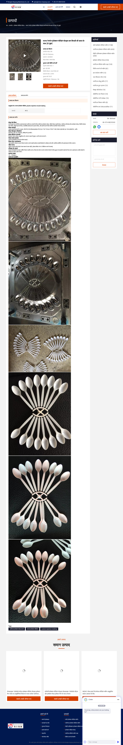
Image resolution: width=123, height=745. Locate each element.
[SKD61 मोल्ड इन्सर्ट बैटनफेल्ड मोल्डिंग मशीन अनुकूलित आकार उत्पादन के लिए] (61, 671)
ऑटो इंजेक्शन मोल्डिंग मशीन (71, 719)
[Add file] (85, 742)
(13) (100, 85)
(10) (99, 77)
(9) (100, 102)
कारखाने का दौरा (45, 723)
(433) (103, 49)
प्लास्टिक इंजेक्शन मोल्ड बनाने (17, 629)
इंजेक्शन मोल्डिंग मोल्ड (19, 25)
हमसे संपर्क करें (45, 730)
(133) (102, 64)
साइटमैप (44, 733)
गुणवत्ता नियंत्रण (45, 726)
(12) (99, 73)
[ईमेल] (99, 127)
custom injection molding (49, 629)
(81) (100, 68)
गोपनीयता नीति (45, 736)
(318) (101, 60)
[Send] (118, 742)
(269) (103, 55)
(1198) (103, 45)
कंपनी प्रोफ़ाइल (45, 719)
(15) (99, 90)
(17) (100, 81)
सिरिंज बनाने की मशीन (70, 736)
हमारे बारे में (59, 7)
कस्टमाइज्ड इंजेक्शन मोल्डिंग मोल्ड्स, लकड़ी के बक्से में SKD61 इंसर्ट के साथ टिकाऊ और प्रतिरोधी (97, 693)
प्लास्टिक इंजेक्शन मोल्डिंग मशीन (72, 723)
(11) (103, 107)
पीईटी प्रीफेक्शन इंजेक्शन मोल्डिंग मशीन (74, 726)
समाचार (68, 7)
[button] (9, 674)
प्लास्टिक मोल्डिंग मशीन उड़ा (71, 733)
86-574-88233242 (59, 2)
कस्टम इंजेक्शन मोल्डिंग (32, 629)
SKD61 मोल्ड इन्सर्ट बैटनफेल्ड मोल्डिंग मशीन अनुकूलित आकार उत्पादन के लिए (60, 693)
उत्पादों (49, 7)
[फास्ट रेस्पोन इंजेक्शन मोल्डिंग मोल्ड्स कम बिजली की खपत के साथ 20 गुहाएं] (24, 55)
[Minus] (118, 699)
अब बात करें (104, 132)
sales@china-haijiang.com (42, 2)
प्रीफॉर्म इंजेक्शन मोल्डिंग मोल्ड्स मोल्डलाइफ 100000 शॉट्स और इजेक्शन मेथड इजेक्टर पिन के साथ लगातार (23, 693)
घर (44, 7)
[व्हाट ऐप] (95, 127)
